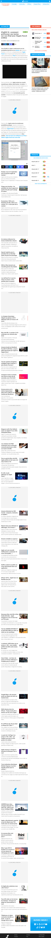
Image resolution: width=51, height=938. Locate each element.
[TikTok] (37, 927)
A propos (16, 936)
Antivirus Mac (22, 4)
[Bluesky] (42, 927)
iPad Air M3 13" (35, 173)
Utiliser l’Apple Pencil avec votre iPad (10, 137)
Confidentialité (42, 934)
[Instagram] (39, 927)
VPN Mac (29, 4)
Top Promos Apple (5, 4)
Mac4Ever (3, 28)
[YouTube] (46, 924)
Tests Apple (14, 4)
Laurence (4, 40)
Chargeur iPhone (37, 4)
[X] (37, 924)
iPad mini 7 (34, 176)
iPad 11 (33, 165)
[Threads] (42, 924)
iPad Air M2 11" (35, 180)
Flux (27, 936)
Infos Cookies (41, 936)
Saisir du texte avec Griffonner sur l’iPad (16, 135)
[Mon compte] (50, 1)
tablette (17, 50)
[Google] (40, 924)
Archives (28, 934)
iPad (6, 28)
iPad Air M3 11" (35, 169)
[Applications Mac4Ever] (35, 924)
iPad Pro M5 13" (35, 161)
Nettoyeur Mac (46, 4)
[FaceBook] (44, 924)
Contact (15, 934)
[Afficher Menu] (1, 1)
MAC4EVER (26, 1)
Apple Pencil (10, 128)
